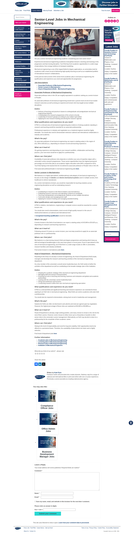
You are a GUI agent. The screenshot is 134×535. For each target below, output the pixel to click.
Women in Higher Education (20, 47)
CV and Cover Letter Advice (19, 28)
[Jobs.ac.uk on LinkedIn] (111, 21)
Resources (18, 57)
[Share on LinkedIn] (40, 364)
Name (37, 493)
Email (37, 497)
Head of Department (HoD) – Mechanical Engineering (56, 89)
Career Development (19, 41)
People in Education (18, 94)
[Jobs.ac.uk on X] (108, 21)
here (77, 169)
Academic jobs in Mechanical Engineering (52, 340)
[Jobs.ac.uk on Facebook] (105, 21)
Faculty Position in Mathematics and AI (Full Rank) (111, 80)
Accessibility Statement (112, 528)
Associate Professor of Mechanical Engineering (54, 85)
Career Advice (40, 528)
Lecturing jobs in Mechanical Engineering (52, 342)
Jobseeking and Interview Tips (20, 35)
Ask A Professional (21, 89)
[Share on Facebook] (36, 364)
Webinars (18, 62)
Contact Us (33, 531)
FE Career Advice (21, 53)
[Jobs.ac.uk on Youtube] (117, 21)
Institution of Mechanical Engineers (50, 345)
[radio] (36, 354)
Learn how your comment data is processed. (74, 522)
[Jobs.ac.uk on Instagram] (114, 21)
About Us (26, 531)
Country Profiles (20, 66)
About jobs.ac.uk (20, 85)
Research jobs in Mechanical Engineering (52, 343)
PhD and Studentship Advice (19, 72)
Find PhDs (33, 528)
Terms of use (84, 528)
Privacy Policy (93, 528)
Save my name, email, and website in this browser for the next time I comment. (63, 501)
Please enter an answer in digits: (46, 506)
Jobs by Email (49, 528)
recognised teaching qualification (47, 216)
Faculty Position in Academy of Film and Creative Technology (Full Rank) (111, 177)
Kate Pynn (57, 372)
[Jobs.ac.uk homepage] (22, 4)
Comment (38, 471)
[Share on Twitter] (43, 364)
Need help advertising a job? (21, 79)
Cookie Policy (101, 528)
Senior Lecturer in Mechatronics (49, 87)
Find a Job (26, 528)
